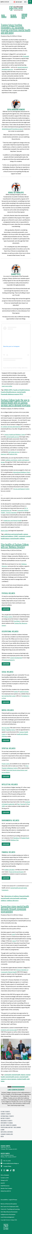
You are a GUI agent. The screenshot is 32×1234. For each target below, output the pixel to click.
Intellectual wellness (10, 784)
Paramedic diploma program (10, 394)
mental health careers (12, 1077)
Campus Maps (7, 1166)
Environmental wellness (10, 820)
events (16, 691)
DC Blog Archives (13, 16)
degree (23, 1074)
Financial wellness (8, 852)
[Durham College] (16, 8)
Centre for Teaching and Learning (10, 1209)
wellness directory (13, 900)
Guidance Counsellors (7, 1134)
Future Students (5, 1111)
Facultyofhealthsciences (8, 392)
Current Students (6, 1114)
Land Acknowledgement (16, 1089)
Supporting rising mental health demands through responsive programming (15, 908)
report (14, 941)
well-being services (13, 452)
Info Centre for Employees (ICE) (9, 1206)
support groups (24, 691)
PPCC (21, 394)
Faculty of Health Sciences (21, 390)
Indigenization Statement (8, 1214)
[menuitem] (25, 2)
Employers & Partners (7, 1132)
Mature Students (5, 1118)
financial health (24, 896)
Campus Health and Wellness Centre (14, 434)
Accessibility (4, 1199)
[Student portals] (25, 2)
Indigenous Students (6, 1121)
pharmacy (4, 454)
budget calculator (9, 869)
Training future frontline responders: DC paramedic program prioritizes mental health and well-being (15, 28)
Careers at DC (5, 1177)
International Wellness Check (21, 472)
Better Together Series (8, 729)
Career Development (16, 657)
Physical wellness (8, 593)
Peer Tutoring (21, 804)
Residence (16, 838)
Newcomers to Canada (7, 1123)
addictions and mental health (13, 534)
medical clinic (13, 454)
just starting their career (9, 696)
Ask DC (3, 1183)
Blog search (3, 16)
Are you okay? (19, 2)
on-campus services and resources (11, 426)
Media (2, 1136)
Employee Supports (9, 660)
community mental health (12, 1074)
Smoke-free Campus (6, 1188)
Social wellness (7, 672)
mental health (21, 392)
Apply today (4, 530)
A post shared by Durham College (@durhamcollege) (17, 367)
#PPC (11, 390)
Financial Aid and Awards (16, 872)
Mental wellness (8, 710)
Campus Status (4, 2)
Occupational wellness (10, 631)
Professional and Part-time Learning (11, 1127)
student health (21, 1079)
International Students (7, 1116)
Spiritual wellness (8, 748)
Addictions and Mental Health (13, 520)
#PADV (6, 390)
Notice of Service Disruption (9, 1203)
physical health (15, 898)
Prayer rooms (6, 763)
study (13, 934)
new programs (11, 1079)
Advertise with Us (6, 1191)
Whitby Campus (5, 1153)
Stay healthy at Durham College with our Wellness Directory (15, 545)
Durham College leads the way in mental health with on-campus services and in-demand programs (15, 402)
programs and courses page (9, 1030)
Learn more (6, 609)
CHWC (16, 536)
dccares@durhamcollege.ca (11, 1163)
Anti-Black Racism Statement (9, 1212)
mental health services (12, 437)
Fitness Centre (8, 616)
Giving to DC (4, 1180)
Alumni (2, 1130)
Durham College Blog (24, 16)
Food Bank (17, 621)
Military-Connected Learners (9, 1125)
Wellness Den (15, 840)
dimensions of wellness (11, 896)
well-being (23, 898)
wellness (22, 538)
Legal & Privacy (13, 1199)
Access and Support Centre (21, 489)
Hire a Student (5, 1175)
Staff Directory (5, 1185)
